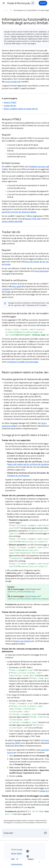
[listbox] (33, 859)
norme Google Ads (12, 82)
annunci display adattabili (12, 221)
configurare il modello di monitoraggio (22, 362)
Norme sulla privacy (14, 858)
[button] (3, 3)
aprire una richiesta (23, 641)
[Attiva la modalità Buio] (27, 851)
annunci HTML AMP (33, 219)
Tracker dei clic (10, 106)
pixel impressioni (42, 271)
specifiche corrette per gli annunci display (19, 212)
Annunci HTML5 (10, 102)
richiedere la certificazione (18, 476)
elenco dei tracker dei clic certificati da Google (27, 464)
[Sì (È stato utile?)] (45, 833)
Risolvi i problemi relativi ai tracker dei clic (21, 109)
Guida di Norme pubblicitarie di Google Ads (19, 3)
